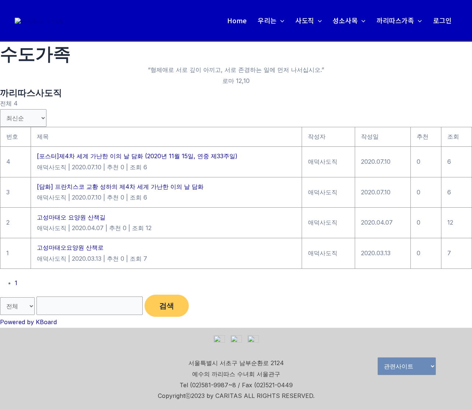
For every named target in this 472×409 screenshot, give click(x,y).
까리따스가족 (395, 20)
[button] (280, 20)
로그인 (442, 20)
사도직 (304, 20)
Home (237, 20)
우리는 (267, 20)
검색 (166, 305)
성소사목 (345, 20)
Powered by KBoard (28, 322)
